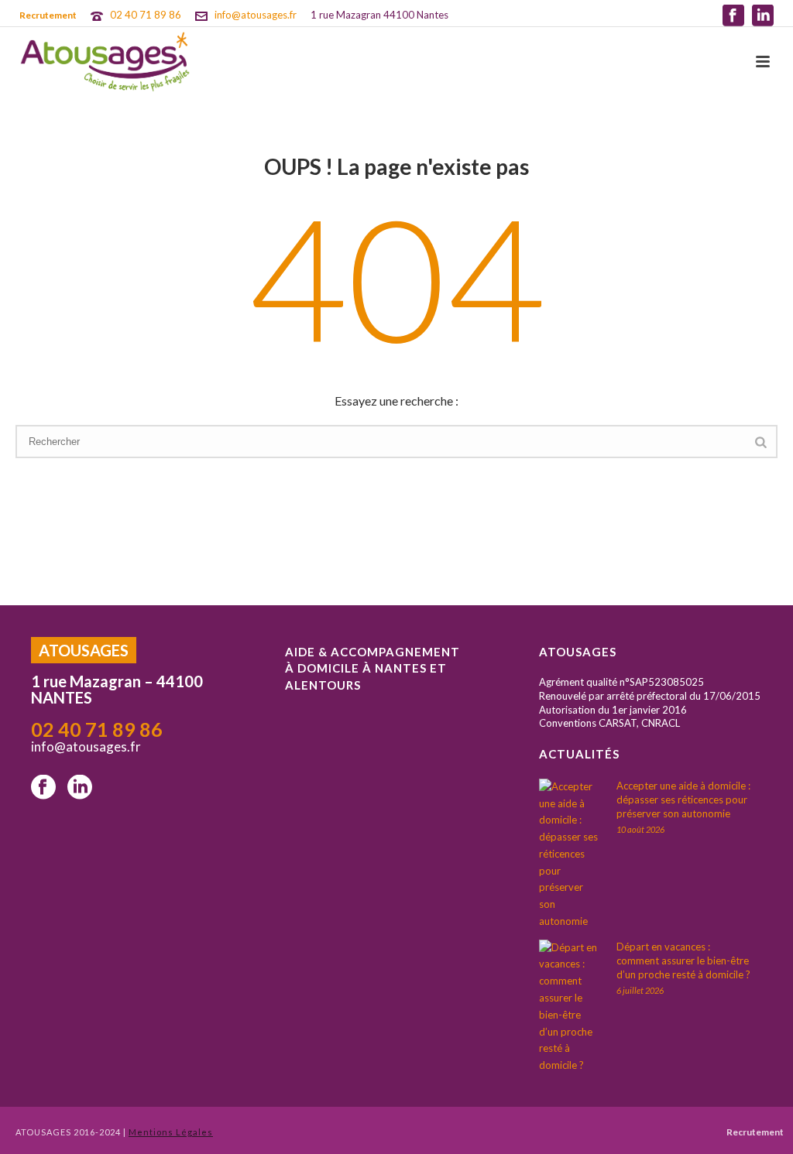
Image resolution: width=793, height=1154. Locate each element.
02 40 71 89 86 (145, 15)
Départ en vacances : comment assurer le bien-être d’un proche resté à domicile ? (683, 960)
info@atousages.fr (256, 15)
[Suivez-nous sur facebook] (43, 788)
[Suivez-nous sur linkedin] (79, 788)
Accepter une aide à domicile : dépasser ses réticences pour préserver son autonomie (683, 799)
